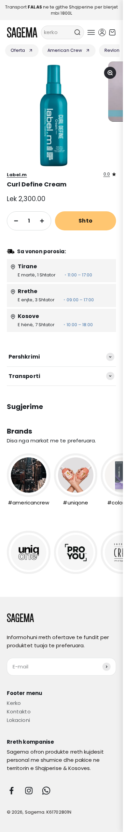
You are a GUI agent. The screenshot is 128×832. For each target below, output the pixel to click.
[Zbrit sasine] (16, 221)
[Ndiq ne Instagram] (28, 790)
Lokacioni (18, 720)
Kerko (14, 703)
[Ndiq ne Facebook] (11, 790)
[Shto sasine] (42, 221)
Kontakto (19, 711)
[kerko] (77, 32)
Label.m (17, 174)
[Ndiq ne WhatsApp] (46, 790)
